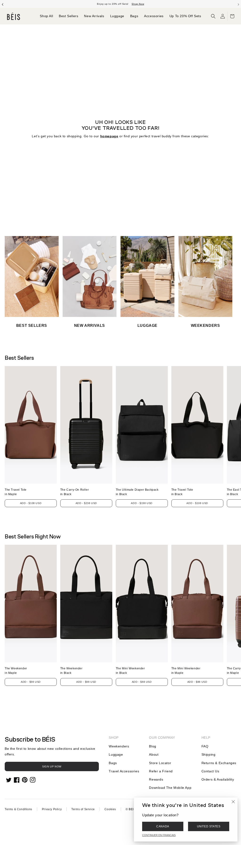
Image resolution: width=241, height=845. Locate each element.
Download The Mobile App (170, 788)
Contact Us (210, 771)
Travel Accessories (124, 771)
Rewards (156, 779)
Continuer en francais (159, 835)
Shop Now (138, 4)
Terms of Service (83, 809)
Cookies (110, 809)
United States (209, 826)
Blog (152, 746)
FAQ (205, 746)
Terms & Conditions (18, 809)
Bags (113, 763)
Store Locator (160, 763)
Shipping (208, 754)
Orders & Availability (217, 779)
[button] (213, 16)
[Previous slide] (2, 4)
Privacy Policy (52, 809)
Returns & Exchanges (218, 763)
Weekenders (119, 746)
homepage (109, 136)
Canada (162, 826)
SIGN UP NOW (51, 766)
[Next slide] (238, 4)
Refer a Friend (161, 771)
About (153, 754)
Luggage (116, 754)
